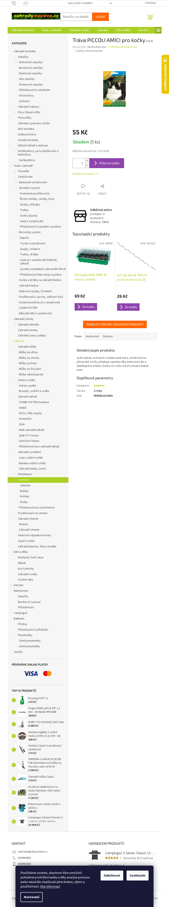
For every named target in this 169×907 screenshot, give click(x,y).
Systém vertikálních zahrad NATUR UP (43, 269)
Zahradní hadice (29, 286)
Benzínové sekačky (31, 68)
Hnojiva (23, 524)
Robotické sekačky (31, 62)
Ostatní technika (28, 140)
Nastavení (31, 897)
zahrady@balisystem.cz (32, 852)
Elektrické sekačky (30, 73)
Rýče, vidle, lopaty (30, 413)
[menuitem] (23, 30)
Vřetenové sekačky (31, 85)
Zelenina (25, 485)
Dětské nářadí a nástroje (33, 145)
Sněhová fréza (27, 134)
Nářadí (22, 563)
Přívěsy (22, 624)
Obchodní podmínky (80, 3)
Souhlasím (138, 875)
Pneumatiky (25, 635)
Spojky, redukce (30, 249)
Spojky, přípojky (30, 204)
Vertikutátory (27, 160)
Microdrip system (30, 232)
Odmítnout (112, 875)
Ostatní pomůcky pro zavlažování (39, 302)
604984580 (24, 858)
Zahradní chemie (28, 519)
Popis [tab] (78, 336)
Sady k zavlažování (31, 221)
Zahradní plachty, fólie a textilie (37, 546)
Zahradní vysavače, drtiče (34, 123)
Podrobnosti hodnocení (122, 47)
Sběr (22, 424)
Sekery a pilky (26, 380)
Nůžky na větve (28, 352)
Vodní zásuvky (29, 216)
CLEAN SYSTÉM (28, 308)
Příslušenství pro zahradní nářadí (39, 446)
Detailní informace (84, 174)
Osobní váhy (25, 580)
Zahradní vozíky (27, 574)
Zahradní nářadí (27, 397)
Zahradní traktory (28, 107)
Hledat (100, 16)
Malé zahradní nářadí (31, 430)
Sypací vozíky (26, 541)
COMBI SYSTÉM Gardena (34, 402)
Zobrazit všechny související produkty (114, 324)
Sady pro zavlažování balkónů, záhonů (38, 262)
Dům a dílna (21, 552)
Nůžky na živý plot (30, 369)
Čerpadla (23, 171)
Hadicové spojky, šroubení (35, 291)
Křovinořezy (26, 96)
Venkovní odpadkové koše (34, 535)
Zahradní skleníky (28, 325)
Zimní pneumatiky (30, 641)
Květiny (24, 496)
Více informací (50, 886)
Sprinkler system (29, 188)
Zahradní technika (25, 51)
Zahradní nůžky (27, 347)
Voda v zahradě (23, 166)
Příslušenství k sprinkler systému (40, 227)
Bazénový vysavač (29, 602)
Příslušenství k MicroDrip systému (41, 275)
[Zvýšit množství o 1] (87, 160)
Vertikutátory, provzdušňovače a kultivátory (38, 153)
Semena (24, 480)
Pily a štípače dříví (29, 112)
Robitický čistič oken (30, 557)
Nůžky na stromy (29, 358)
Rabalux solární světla (32, 463)
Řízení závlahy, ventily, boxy (37, 199)
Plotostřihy (25, 118)
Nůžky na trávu (28, 363)
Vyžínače (24, 101)
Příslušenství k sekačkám (34, 90)
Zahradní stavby (24, 319)
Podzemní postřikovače (34, 194)
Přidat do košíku (109, 163)
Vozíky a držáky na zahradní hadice (40, 280)
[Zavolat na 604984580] (18, 3)
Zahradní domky (28, 330)
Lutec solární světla (31, 458)
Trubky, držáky (29, 254)
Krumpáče (25, 419)
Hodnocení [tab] (92, 336)
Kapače (24, 238)
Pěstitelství (25, 474)
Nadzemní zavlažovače (33, 182)
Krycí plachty (26, 569)
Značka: (89, 51)
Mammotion (21, 591)
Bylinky (24, 491)
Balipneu (19, 619)
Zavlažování (25, 177)
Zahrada (19, 341)
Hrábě (22, 408)
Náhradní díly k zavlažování (35, 313)
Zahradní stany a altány (32, 336)
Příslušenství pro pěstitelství (37, 508)
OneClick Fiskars (29, 441)
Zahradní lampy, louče (32, 469)
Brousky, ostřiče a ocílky (34, 391)
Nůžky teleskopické (31, 374)
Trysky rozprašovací (32, 243)
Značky (18, 652)
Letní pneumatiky (29, 646)
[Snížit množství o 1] (87, 165)
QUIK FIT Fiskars (29, 436)
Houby (24, 502)
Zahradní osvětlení (29, 452)
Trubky (24, 210)
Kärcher (18, 585)
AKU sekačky (27, 79)
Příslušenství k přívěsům (33, 630)
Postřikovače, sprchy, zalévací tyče (41, 297)
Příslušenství (26, 607)
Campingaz (20, 613)
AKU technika (26, 129)
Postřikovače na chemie (33, 513)
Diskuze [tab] (108, 336)
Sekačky (23, 57)
